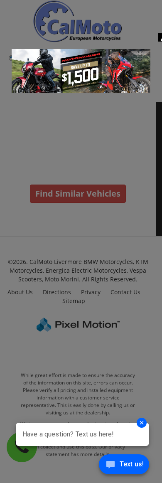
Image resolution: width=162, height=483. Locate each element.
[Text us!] (124, 466)
